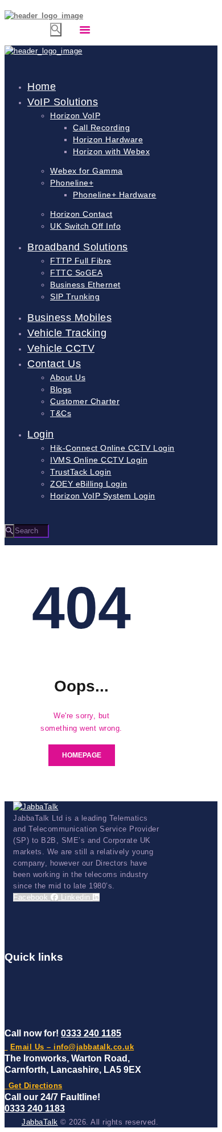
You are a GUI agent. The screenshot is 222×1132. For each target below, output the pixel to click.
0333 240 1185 (91, 1033)
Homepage (81, 755)
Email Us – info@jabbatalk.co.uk (72, 1047)
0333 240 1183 (35, 1108)
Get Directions (36, 1085)
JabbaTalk (40, 1122)
